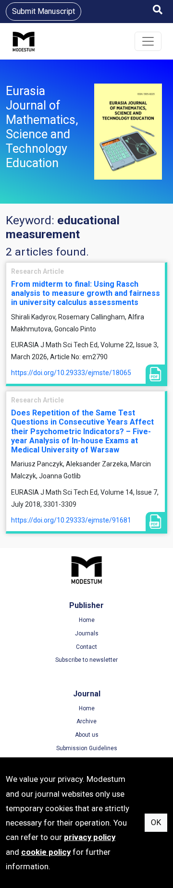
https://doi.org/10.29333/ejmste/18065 (71, 373)
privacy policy (89, 837)
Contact (86, 647)
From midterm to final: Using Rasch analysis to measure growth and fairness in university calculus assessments (85, 293)
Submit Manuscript (43, 11)
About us (87, 734)
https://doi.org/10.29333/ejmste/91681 (71, 520)
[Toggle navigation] (148, 41)
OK (156, 822)
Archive (86, 721)
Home (87, 620)
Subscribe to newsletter (86, 660)
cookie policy (46, 852)
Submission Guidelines (86, 748)
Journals (87, 633)
